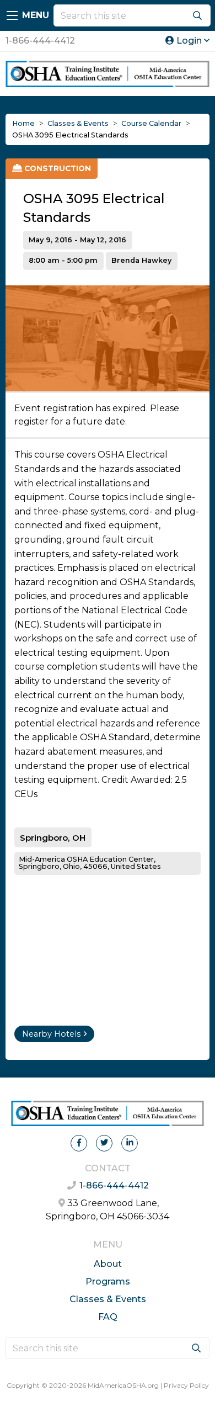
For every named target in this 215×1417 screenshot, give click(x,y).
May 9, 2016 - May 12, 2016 (77, 240)
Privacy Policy (186, 1385)
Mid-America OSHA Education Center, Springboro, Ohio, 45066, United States (90, 863)
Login (189, 40)
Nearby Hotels (51, 1034)
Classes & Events (107, 1299)
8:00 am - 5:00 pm (63, 260)
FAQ (107, 1317)
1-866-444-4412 (40, 40)
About (108, 1264)
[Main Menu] (12, 15)
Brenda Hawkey (141, 260)
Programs (107, 1281)
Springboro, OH (52, 837)
